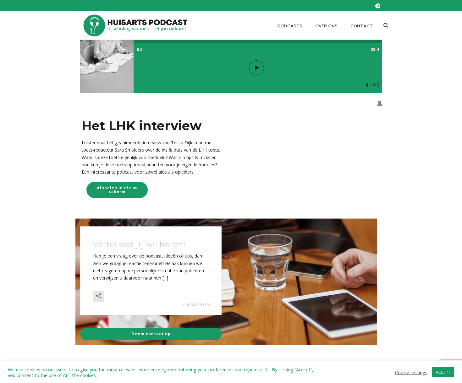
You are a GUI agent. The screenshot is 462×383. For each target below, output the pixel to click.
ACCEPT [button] (443, 372)
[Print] (379, 103)
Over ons (326, 25)
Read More (199, 305)
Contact (361, 25)
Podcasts (290, 25)
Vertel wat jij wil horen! (139, 244)
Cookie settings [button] (411, 372)
